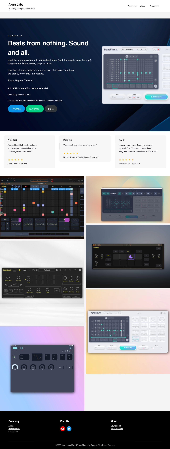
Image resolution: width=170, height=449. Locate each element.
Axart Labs (15, 4)
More (51, 108)
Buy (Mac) (34, 108)
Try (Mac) (16, 108)
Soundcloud (116, 425)
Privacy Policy (14, 428)
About (142, 6)
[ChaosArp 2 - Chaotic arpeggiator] (42, 283)
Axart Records (117, 428)
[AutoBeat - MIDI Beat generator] (128, 331)
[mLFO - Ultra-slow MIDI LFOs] (42, 368)
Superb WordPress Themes (102, 445)
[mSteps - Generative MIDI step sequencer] (42, 207)
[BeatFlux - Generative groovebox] (128, 199)
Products (132, 6)
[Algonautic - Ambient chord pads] (128, 256)
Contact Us (155, 6)
